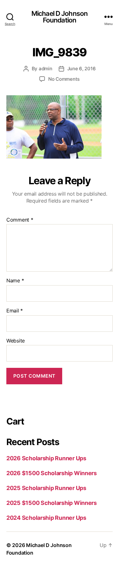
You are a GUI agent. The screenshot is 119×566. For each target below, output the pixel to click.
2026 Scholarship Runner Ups (46, 458)
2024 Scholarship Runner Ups (46, 517)
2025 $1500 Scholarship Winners (51, 503)
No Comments (64, 79)
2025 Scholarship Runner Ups (46, 488)
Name (15, 281)
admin (45, 69)
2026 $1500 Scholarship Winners (51, 473)
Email (14, 311)
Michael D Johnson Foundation (59, 16)
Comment (19, 220)
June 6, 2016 (81, 69)
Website (15, 341)
